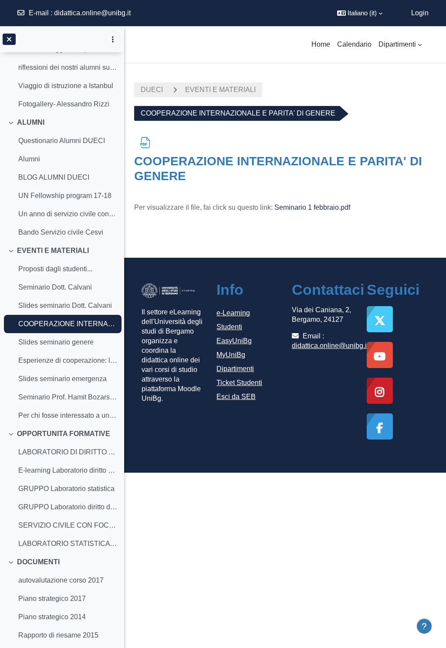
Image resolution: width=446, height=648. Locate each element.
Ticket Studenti (239, 382)
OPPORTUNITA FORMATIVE (63, 433)
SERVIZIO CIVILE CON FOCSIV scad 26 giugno (67, 525)
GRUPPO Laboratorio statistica (66, 488)
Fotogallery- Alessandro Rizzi (63, 104)
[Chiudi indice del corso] (9, 39)
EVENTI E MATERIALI (53, 250)
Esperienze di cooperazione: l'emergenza (67, 360)
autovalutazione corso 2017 (61, 580)
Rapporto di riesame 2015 (58, 635)
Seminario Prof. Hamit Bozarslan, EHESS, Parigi (67, 397)
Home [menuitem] (320, 44)
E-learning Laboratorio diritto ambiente (67, 470)
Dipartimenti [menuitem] (397, 44)
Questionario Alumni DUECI (61, 140)
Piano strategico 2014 (52, 617)
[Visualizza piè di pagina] (424, 626)
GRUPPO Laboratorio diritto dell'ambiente (67, 507)
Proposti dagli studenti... (55, 269)
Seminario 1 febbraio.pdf (312, 207)
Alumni (29, 159)
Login (420, 13)
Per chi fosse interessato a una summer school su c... (67, 415)
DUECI (152, 89)
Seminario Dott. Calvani (55, 287)
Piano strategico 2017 (52, 598)
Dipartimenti (235, 368)
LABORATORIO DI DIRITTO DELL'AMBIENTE (67, 452)
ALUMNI (30, 122)
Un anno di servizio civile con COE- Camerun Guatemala (67, 214)
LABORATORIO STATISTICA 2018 (67, 543)
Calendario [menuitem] (354, 44)
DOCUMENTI (38, 562)
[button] (360, 13)
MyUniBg (230, 354)
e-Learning (233, 313)
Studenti (229, 327)
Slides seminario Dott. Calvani (65, 305)
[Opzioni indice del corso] (113, 39)
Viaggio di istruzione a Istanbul (65, 85)
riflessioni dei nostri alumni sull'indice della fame (67, 67)
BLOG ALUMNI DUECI (53, 177)
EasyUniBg (234, 340)
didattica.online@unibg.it (92, 13)
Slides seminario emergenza (62, 378)
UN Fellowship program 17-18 (65, 195)
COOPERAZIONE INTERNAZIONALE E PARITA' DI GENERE (67, 323)
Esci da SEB (236, 396)
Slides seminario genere (56, 342)
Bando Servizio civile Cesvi (60, 232)
